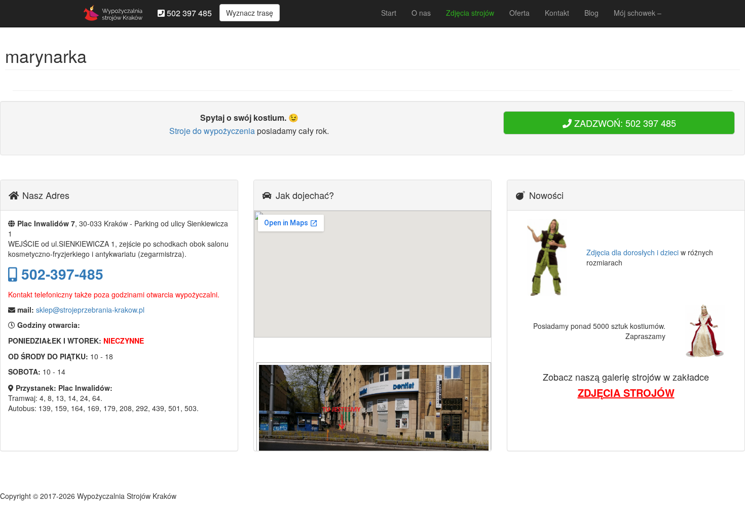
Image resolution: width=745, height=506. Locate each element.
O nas (421, 13)
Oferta (519, 13)
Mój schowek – (637, 13)
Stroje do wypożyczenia (212, 131)
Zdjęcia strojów (470, 13)
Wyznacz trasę (249, 13)
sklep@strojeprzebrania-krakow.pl (90, 310)
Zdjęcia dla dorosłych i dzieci (632, 252)
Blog (591, 13)
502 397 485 (188, 13)
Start (388, 13)
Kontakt (557, 13)
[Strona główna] (113, 12)
